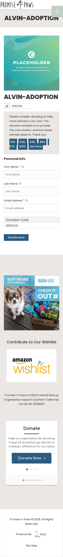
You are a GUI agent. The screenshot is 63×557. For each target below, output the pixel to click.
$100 (22, 146)
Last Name (11, 184)
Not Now (35, 146)
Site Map (31, 545)
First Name (12, 167)
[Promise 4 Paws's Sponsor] (31, 303)
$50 (42, 142)
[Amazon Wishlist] (31, 365)
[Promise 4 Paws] (17, 4)
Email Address (14, 200)
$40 (33, 142)
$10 (13, 142)
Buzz (43, 534)
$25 (23, 142)
